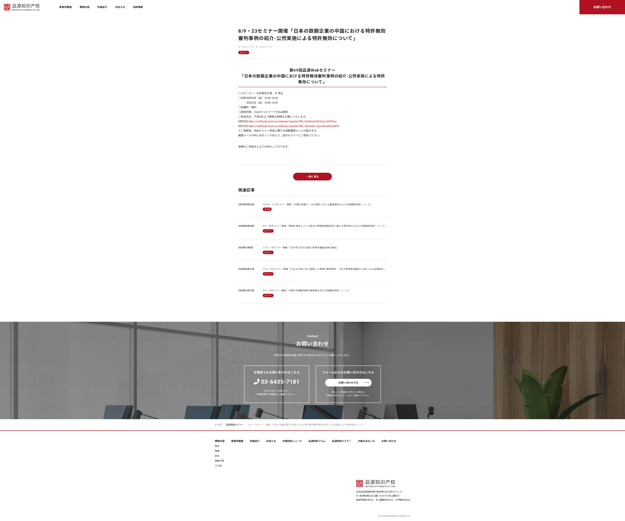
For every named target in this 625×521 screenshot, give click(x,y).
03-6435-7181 (280, 382)
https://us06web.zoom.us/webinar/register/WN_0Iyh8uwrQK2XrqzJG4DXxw (292, 121)
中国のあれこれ (353, 10)
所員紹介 (102, 7)
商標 (296, 10)
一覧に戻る (312, 176)
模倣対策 (324, 10)
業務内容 (85, 7)
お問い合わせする (348, 382)
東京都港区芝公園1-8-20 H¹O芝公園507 (379, 495)
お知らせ (120, 7)
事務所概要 (65, 7)
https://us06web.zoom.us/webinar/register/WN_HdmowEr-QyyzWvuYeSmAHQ (294, 126)
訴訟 (308, 10)
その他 (340, 10)
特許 (283, 10)
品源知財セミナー (326, 10)
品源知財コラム (300, 10)
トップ (218, 424)
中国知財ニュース (273, 10)
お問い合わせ (602, 7)
